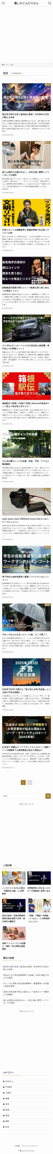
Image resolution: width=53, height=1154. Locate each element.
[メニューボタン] (3, 3)
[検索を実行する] (48, 796)
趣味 (7, 1121)
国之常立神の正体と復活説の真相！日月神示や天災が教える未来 (26, 968)
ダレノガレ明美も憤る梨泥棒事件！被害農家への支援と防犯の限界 (26, 984)
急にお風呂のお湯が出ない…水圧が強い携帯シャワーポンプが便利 (26, 1001)
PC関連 (8, 1087)
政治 (7, 1104)
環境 (7, 1115)
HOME (17, 1146)
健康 (7, 1098)
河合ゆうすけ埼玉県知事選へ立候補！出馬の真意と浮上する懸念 (26, 976)
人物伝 (8, 1093)
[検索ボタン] (49, 3)
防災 (7, 1127)
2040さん (9, 1081)
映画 (7, 1110)
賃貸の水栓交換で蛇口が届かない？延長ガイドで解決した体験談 (26, 993)
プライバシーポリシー (30, 1146)
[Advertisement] (26, 34)
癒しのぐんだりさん (26, 3)
